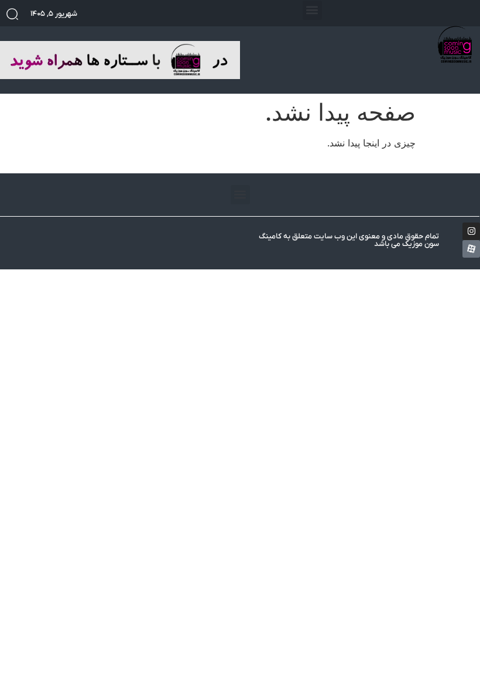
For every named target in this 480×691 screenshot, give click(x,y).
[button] (312, 10)
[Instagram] (471, 231)
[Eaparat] (471, 249)
